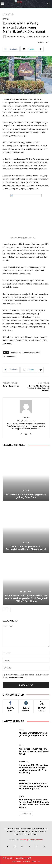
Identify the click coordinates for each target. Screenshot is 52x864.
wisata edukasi (9, 356)
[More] (41, 49)
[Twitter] (44, 846)
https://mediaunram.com (26, 421)
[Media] (5, 36)
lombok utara (16, 352)
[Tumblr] (37, 846)
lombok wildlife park (31, 352)
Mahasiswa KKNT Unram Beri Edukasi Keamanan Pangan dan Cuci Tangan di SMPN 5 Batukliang (26, 598)
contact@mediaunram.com (31, 840)
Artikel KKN (25, 592)
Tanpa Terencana (11, 386)
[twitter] (31, 433)
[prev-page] (4, 610)
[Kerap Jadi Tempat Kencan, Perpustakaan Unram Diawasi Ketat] (26, 527)
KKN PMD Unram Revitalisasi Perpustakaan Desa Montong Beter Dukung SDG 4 (34, 786)
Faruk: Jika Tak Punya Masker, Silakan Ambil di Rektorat (38, 388)
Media (12, 37)
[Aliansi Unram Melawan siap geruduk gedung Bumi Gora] (26, 475)
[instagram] (26, 433)
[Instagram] (15, 846)
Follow (26, 701)
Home (5, 14)
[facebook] (21, 433)
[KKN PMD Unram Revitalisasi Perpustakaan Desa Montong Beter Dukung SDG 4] (10, 785)
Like (10, 701)
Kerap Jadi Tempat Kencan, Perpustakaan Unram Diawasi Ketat (26, 548)
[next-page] (9, 610)
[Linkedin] (22, 846)
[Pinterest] (29, 846)
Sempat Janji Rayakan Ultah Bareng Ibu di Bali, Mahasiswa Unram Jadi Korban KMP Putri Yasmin (34, 803)
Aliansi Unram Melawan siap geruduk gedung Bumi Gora (26, 496)
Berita (11, 14)
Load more (25, 814)
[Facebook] (7, 846)
